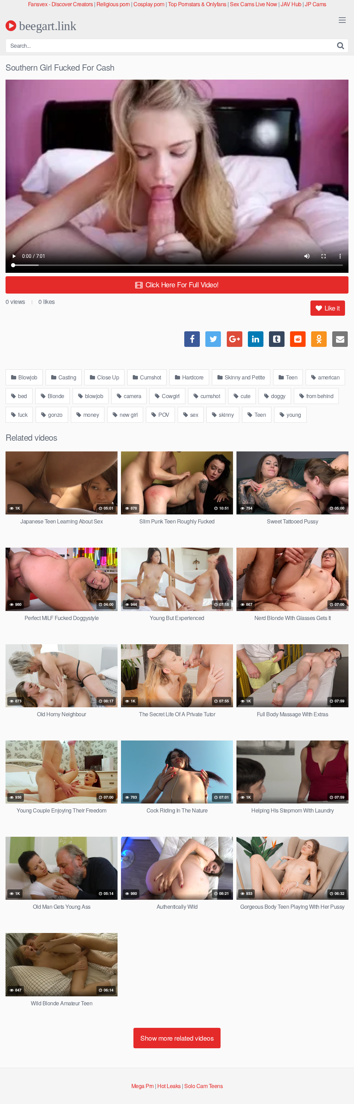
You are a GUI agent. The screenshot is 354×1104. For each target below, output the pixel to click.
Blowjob (27, 377)
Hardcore (192, 377)
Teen (291, 377)
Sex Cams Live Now (253, 4)
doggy (278, 396)
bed (22, 396)
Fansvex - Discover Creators (60, 4)
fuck (22, 415)
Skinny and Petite (244, 377)
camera (132, 396)
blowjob (93, 396)
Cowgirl (170, 396)
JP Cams (315, 4)
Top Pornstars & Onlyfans (197, 4)
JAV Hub (291, 4)
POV (163, 415)
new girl (128, 415)
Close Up (107, 377)
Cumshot (150, 377)
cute (245, 396)
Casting (66, 377)
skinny (226, 415)
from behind (319, 396)
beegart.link (46, 25)
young (293, 415)
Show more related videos (177, 1037)
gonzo (55, 415)
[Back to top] (335, 1082)
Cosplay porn (148, 4)
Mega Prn (142, 1086)
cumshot (209, 396)
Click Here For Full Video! (181, 284)
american (328, 377)
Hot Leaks (169, 1086)
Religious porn (113, 4)
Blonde (55, 396)
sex (193, 415)
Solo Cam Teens (203, 1086)
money (90, 415)
